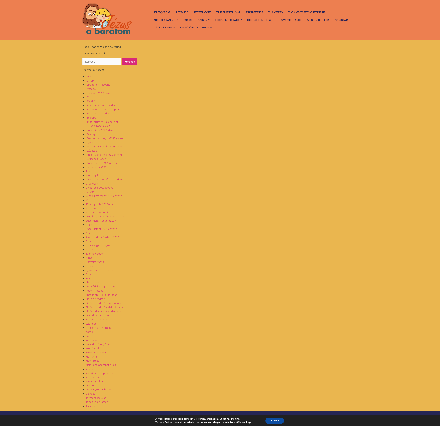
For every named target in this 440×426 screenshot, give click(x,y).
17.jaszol (90, 142)
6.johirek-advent (95, 253)
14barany (91, 117)
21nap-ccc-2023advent (99, 187)
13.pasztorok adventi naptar (102, 109)
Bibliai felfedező (259, 20)
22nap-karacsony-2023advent (104, 196)
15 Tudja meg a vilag (98, 126)
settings (246, 422)
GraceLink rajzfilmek (98, 327)
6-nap (89, 249)
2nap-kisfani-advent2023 (101, 220)
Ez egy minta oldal (97, 319)
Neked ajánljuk (166, 20)
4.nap (89, 233)
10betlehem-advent (98, 84)
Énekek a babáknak (97, 315)
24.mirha (91, 208)
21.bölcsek (92, 183)
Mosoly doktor (318, 20)
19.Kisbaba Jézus (96, 158)
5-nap (89, 241)
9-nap (89, 274)
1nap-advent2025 (96, 167)
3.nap (89, 224)
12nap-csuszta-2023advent (102, 105)
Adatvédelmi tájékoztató (101, 286)
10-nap (90, 80)
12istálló (90, 101)
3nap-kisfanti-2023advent (101, 229)
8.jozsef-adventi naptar (100, 270)
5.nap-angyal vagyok (98, 245)
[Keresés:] (102, 61)
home (89, 331)
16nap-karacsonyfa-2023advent (105, 138)
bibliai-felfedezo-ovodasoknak (104, 311)
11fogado (91, 88)
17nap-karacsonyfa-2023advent (105, 146)
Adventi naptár (95, 290)
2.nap (89, 171)
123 (87, 97)
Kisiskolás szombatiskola (101, 364)
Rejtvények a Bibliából (99, 389)
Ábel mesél (93, 282)
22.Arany (91, 191)
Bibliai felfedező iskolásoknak (104, 303)
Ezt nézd (182, 12)
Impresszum (93, 340)
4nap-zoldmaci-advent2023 (102, 237)
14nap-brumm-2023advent (102, 121)
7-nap (89, 257)
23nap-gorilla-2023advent (101, 204)
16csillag (90, 134)
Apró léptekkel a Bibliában (101, 294)
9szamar (91, 278)
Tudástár (341, 20)
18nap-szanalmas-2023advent (104, 154)
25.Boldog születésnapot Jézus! (105, 216)
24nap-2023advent (97, 212)
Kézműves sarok (290, 20)
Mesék (188, 20)
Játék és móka (164, 27)
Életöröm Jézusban (194, 27)
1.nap (89, 76)
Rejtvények (202, 12)
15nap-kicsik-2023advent (100, 130)
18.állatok (91, 150)
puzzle (90, 385)
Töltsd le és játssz (228, 20)
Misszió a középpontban (100, 373)
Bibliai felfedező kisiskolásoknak (105, 307)
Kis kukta (275, 12)
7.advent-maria (95, 261)
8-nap (89, 266)
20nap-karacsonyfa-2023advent (105, 179)
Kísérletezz (254, 12)
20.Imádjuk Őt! (94, 175)
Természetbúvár (228, 12)
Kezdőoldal (162, 12)
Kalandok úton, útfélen (306, 12)
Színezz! (204, 20)
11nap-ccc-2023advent (99, 93)
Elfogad (275, 420)
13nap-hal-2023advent (99, 113)
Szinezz (90, 393)
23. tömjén (92, 200)
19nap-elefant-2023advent (102, 163)
